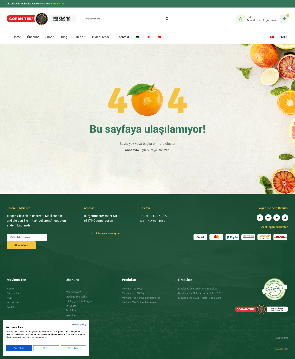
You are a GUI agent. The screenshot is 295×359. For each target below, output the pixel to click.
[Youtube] (268, 217)
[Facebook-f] (260, 217)
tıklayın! (164, 150)
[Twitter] (276, 217)
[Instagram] (285, 217)
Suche (167, 19)
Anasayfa (132, 150)
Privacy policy (79, 324)
